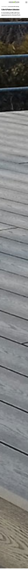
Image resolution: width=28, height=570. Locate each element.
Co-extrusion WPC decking (13, 6)
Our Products (4, 6)
